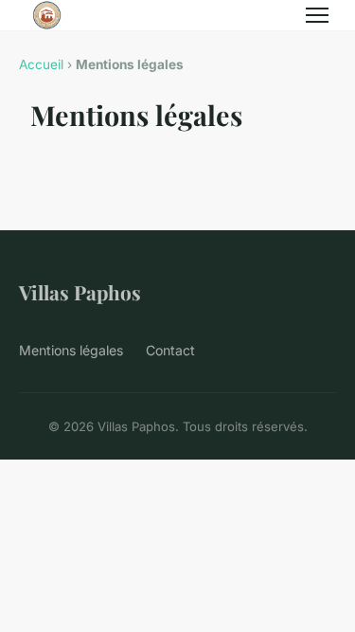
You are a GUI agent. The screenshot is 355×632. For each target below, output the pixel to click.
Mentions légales (71, 350)
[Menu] (317, 15)
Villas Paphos (80, 292)
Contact (170, 350)
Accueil (41, 64)
